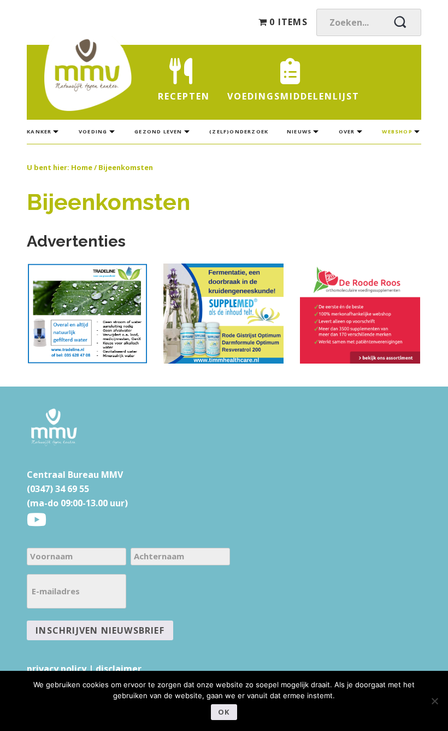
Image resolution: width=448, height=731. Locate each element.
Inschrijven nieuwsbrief (100, 630)
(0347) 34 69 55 (58, 489)
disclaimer (119, 669)
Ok (223, 712)
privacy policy (56, 669)
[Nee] (434, 700)
